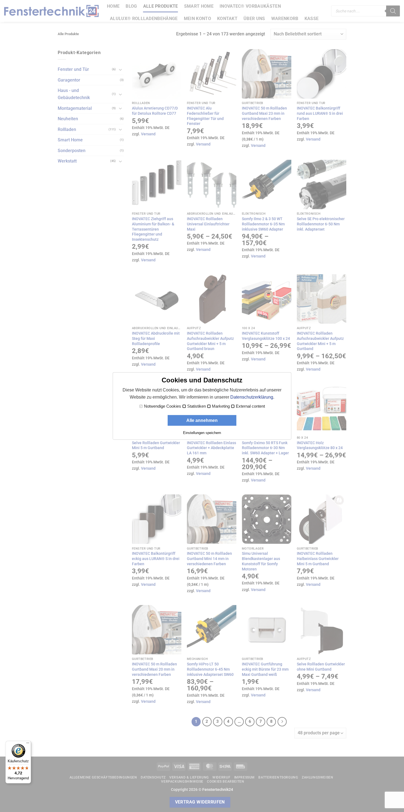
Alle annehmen (202, 420)
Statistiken (196, 406)
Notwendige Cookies (162, 406)
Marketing (221, 406)
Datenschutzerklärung (251, 397)
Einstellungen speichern (202, 433)
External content (250, 406)
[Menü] (27, 744)
